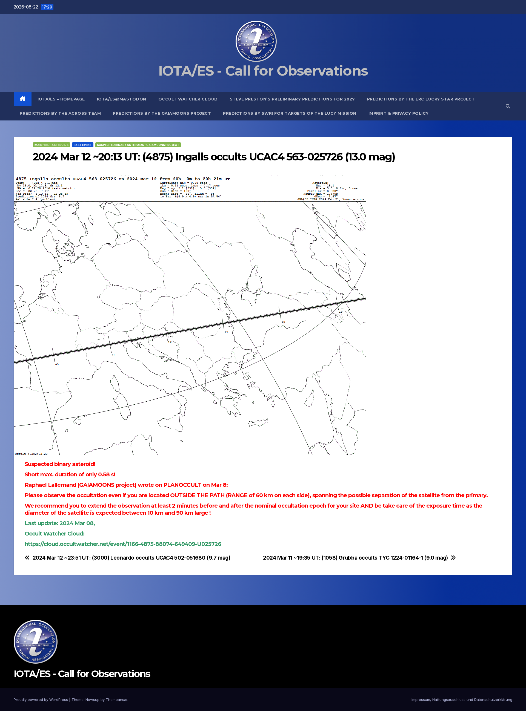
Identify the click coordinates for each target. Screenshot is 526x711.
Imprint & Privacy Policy (398, 113)
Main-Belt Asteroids (51, 144)
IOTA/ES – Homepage (61, 99)
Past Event (83, 144)
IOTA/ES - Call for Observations (263, 70)
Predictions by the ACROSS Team (60, 113)
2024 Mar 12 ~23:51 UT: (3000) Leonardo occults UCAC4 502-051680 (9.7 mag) (131, 558)
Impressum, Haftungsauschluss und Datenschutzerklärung (461, 699)
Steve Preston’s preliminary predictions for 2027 (292, 99)
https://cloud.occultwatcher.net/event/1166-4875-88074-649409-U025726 (123, 544)
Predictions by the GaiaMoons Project (162, 113)
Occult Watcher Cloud (188, 99)
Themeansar (116, 699)
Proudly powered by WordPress (41, 699)
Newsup (92, 699)
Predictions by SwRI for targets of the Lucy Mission (289, 113)
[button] (508, 106)
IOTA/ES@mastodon (121, 99)
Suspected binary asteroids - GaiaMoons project (138, 144)
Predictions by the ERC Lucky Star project (421, 99)
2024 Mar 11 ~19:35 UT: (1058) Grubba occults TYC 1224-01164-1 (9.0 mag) (355, 558)
